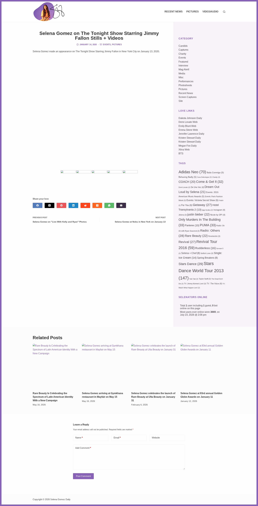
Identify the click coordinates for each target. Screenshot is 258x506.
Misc (181, 77)
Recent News (174, 11)
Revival (187, 242)
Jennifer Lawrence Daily (191, 134)
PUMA (208, 225)
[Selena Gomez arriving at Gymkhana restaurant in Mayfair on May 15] (104, 366)
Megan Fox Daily (188, 145)
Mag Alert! (184, 69)
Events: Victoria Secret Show (202, 200)
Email (117, 437)
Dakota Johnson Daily (190, 118)
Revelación (214, 236)
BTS (181, 153)
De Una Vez (197, 187)
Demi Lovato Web (188, 122)
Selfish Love (207, 253)
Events (107, 44)
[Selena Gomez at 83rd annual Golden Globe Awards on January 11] (203, 366)
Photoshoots (185, 85)
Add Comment (83, 448)
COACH (187, 181)
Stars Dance (191, 264)
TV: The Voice (214, 283)
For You (186, 205)
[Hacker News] (97, 205)
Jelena (183, 215)
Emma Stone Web (188, 130)
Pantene (192, 225)
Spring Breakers (207, 258)
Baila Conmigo (215, 172)
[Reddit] (85, 205)
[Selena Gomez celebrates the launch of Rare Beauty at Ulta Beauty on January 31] (153, 366)
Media (182, 73)
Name (79, 437)
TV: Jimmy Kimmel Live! (195, 284)
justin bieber (198, 214)
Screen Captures (187, 97)
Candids (183, 46)
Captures (183, 49)
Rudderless (205, 248)
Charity (182, 54)
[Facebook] (37, 205)
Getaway (202, 205)
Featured (183, 61)
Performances (186, 81)
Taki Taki (193, 279)
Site (181, 101)
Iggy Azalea (207, 210)
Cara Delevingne (204, 177)
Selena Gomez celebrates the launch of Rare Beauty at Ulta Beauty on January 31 (153, 397)
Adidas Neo (192, 172)
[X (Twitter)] (49, 205)
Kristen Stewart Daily (190, 138)
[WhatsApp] (109, 205)
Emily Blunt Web (187, 126)
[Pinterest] (61, 205)
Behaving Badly (187, 177)
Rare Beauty (196, 235)
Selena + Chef (190, 253)
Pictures (192, 11)
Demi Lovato (184, 187)
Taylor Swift (205, 279)
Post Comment (83, 476)
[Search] (224, 12)
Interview (183, 65)
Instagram (219, 210)
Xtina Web (184, 149)
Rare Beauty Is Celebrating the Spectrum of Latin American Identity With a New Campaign (53, 397)
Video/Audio (210, 11)
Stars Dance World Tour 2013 (201, 270)
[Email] (121, 205)
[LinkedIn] (73, 205)
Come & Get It (209, 182)
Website (156, 437)
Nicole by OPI (217, 215)
